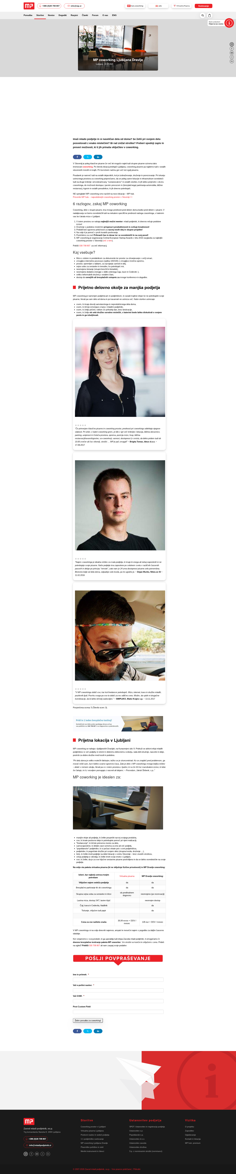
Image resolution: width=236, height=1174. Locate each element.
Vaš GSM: (78, 996)
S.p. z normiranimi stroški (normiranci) (145, 1151)
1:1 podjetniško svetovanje (92, 1139)
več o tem (107, 240)
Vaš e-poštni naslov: (83, 985)
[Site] (29, 5)
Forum (95, 15)
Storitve (40, 15)
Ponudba (28, 15)
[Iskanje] (202, 15)
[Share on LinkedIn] (98, 157)
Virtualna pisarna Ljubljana (92, 1131)
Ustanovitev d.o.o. (137, 1139)
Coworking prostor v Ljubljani (93, 1127)
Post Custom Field (82, 1006)
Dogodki (63, 15)
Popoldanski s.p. (136, 1135)
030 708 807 (84, 245)
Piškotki (136, 1169)
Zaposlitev (189, 1131)
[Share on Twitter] (87, 157)
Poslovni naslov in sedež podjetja (95, 1135)
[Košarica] (209, 15)
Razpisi (74, 15)
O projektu (189, 1127)
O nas (105, 15)
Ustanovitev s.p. (136, 1131)
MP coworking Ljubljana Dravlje (94, 1143)
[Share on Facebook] (77, 157)
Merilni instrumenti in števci (92, 1151)
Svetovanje (203, 6)
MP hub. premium (192, 1143)
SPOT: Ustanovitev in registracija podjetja (147, 1127)
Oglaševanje (190, 1135)
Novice (51, 15)
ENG (114, 15)
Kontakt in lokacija (193, 1139)
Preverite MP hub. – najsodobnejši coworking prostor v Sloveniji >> (102, 197)
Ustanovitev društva (137, 1147)
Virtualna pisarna (127, 876)
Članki (85, 15)
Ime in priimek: (81, 974)
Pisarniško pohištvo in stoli (92, 1147)
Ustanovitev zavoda (137, 1143)
